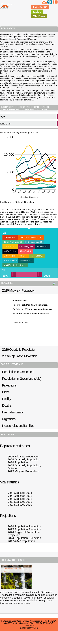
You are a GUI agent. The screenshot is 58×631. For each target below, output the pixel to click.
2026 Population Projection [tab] (19, 356)
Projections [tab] (9, 385)
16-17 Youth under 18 (13, 242)
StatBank (39, 16)
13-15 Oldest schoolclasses (30, 237)
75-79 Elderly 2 (10, 260)
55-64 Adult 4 (25, 251)
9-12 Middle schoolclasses (15, 265)
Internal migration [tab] (13, 412)
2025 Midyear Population (23, 471)
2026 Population (18, 462)
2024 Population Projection (24, 538)
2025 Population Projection (24, 529)
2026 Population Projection (24, 526)
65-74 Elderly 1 (37, 256)
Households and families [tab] (18, 426)
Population (8, 4)
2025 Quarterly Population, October (24, 467)
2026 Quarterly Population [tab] (19, 349)
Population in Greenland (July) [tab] (21, 379)
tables (37, 11)
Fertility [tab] (6, 399)
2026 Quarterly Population (24, 459)
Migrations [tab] (8, 419)
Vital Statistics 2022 (20, 498)
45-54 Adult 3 (10, 251)
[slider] (26, 274)
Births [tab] (5, 392)
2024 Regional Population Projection (24, 534)
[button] (24, 274)
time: (4, 269)
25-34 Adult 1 (10, 247)
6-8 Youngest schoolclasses (16, 256)
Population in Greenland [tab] (17, 372)
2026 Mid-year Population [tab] (18, 290)
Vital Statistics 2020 (20, 504)
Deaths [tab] (6, 405)
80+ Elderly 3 (26, 260)
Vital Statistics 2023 (20, 495)
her (26, 322)
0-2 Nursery (10, 237)
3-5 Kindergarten (26, 247)
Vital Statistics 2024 (20, 492)
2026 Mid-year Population (23, 456)
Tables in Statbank (12, 364)
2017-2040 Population (21, 541)
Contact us (40, 7)
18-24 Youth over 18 (33, 242)
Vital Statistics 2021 (20, 501)
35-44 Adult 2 (42, 247)
